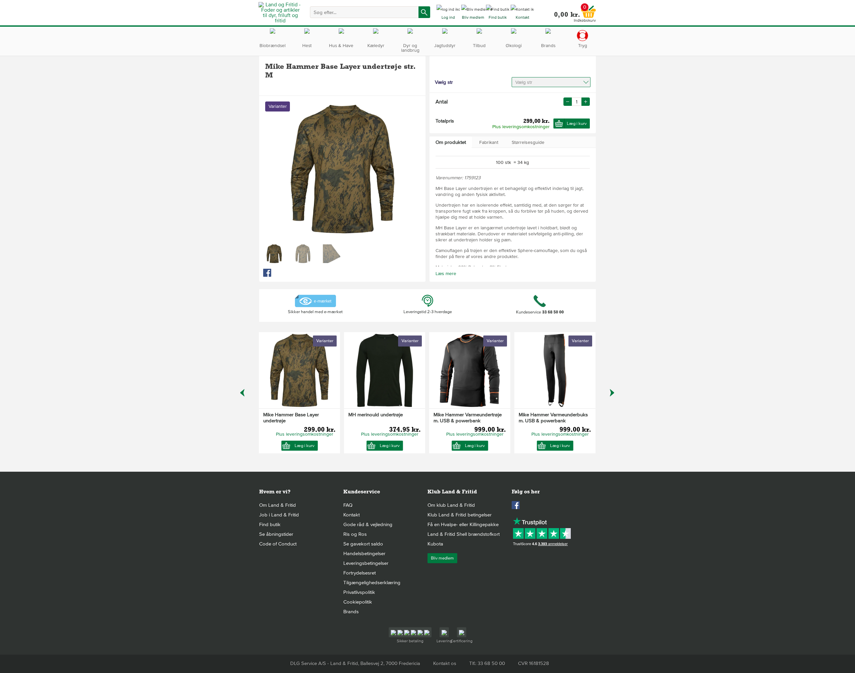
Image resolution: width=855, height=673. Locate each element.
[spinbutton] (576, 101)
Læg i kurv (576, 123)
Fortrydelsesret (359, 573)
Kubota (435, 544)
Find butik (270, 524)
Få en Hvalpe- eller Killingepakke (463, 524)
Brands (351, 612)
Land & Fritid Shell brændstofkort (464, 534)
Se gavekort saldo (363, 544)
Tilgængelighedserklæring (371, 583)
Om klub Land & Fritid (451, 505)
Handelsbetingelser (364, 553)
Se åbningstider (276, 534)
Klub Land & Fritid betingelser (460, 515)
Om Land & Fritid (277, 505)
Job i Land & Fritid (279, 515)
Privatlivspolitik (359, 592)
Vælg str (523, 82)
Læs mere (446, 273)
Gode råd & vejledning (367, 524)
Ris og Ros (355, 534)
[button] (585, 101)
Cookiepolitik (357, 602)
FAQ (347, 505)
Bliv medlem (442, 558)
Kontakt (351, 515)
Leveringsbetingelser (365, 563)
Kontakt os (444, 663)
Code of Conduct (278, 544)
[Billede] (274, 254)
